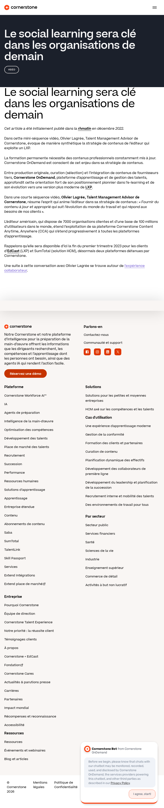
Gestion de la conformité (104, 434)
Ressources (13, 742)
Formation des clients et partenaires (114, 443)
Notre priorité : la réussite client (29, 631)
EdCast (13, 251)
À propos (11, 648)
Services (11, 567)
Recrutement (14, 455)
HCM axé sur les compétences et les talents (119, 409)
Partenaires (13, 699)
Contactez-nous (96, 335)
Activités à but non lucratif (106, 585)
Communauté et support (103, 343)
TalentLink (12, 550)
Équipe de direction (19, 614)
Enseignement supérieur (104, 568)
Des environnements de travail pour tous (117, 505)
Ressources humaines (21, 481)
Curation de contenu (101, 451)
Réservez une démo (25, 374)
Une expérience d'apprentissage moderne (118, 426)
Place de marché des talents (26, 447)
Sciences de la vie (99, 551)
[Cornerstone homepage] (42, 326)
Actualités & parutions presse (27, 682)
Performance (14, 472)
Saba (8, 532)
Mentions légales (40, 784)
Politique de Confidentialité (66, 784)
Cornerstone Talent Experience (28, 622)
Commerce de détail (101, 576)
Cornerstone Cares (19, 673)
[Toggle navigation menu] (153, 7)
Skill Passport (15, 558)
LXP (88, 187)
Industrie (92, 559)
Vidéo (11, 69)
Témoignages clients (20, 639)
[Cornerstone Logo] (20, 7)
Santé (89, 542)
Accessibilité (14, 725)
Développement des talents (26, 438)
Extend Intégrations (19, 575)
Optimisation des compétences (28, 430)
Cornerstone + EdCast (21, 656)
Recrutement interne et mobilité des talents (119, 496)
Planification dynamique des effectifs (114, 460)
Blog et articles (16, 759)
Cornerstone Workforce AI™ (25, 395)
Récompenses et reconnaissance (30, 716)
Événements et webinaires (24, 750)
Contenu (11, 515)
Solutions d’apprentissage (24, 490)
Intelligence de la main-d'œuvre (28, 421)
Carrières (11, 691)
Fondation (12, 665)
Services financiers (100, 533)
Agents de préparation (22, 413)
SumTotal (11, 541)
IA (5, 404)
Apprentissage (15, 498)
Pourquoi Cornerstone (21, 605)
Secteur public (96, 525)
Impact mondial (16, 708)
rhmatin (84, 128)
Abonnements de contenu (24, 524)
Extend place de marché (23, 584)
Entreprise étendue (19, 507)
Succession (13, 464)
